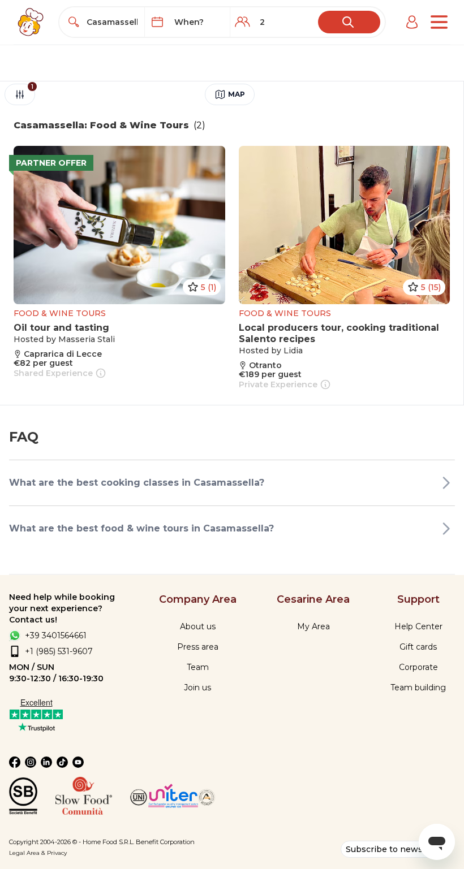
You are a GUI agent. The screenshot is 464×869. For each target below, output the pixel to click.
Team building (418, 687)
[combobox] (112, 22)
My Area (313, 626)
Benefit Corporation (165, 842)
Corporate (418, 667)
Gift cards (418, 647)
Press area (197, 647)
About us (198, 626)
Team (198, 667)
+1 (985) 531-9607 (59, 651)
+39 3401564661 (56, 635)
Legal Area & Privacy (38, 853)
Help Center (418, 626)
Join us (197, 687)
